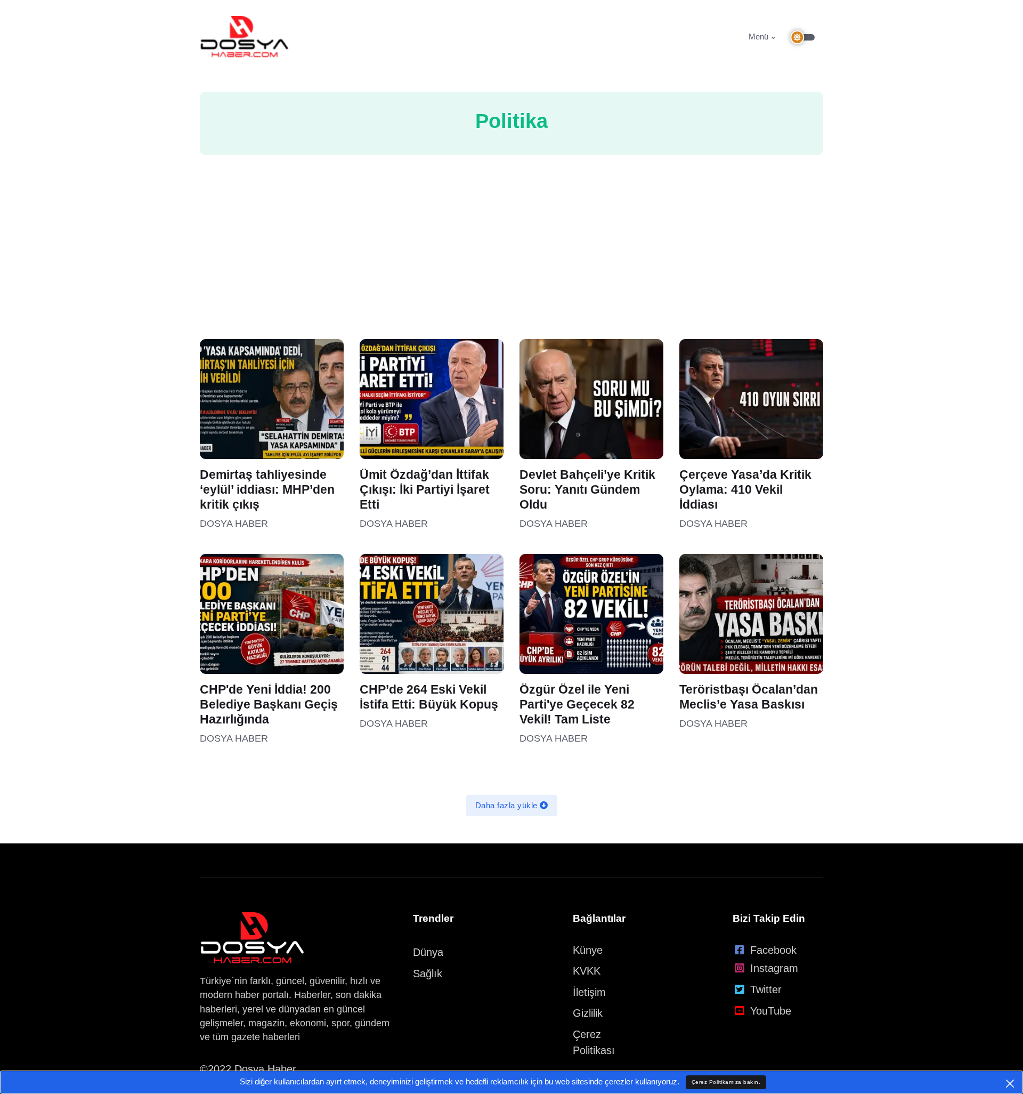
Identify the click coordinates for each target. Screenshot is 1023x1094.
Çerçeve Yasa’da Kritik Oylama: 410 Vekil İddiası (745, 489)
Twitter (766, 989)
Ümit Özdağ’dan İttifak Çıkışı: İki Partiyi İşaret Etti (425, 489)
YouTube (770, 1011)
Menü (758, 36)
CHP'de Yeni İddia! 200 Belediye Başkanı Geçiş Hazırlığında (269, 704)
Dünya (428, 952)
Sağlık (427, 973)
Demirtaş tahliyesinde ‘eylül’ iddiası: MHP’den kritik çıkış (267, 489)
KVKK (586, 971)
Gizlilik (588, 1013)
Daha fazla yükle (507, 805)
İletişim (589, 992)
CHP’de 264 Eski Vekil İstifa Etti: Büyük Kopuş (429, 697)
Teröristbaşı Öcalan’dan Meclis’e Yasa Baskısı (748, 697)
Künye (588, 950)
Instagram (774, 968)
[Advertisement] (511, 259)
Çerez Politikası (594, 1042)
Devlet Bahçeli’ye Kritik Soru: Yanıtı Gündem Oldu (587, 489)
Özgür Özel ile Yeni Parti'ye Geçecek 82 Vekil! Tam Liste (577, 704)
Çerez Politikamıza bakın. (726, 1082)
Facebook (773, 950)
